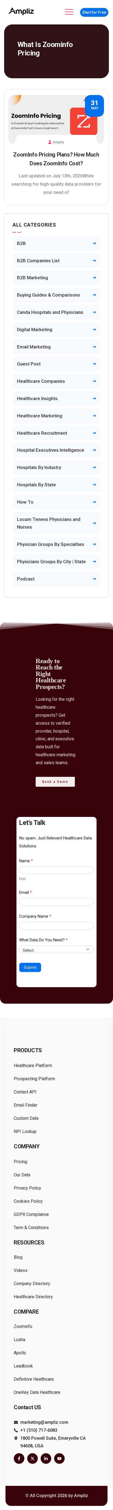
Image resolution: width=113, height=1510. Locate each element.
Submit (30, 967)
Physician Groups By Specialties (50, 544)
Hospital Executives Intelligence (50, 450)
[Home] (22, 11)
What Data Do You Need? (43, 939)
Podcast (26, 579)
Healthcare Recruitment (42, 433)
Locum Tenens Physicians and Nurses (48, 523)
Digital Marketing (34, 329)
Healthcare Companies (41, 381)
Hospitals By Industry (39, 467)
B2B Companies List (38, 260)
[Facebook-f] (19, 1458)
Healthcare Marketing (39, 415)
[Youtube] (59, 1458)
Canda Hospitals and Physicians (50, 312)
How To (25, 502)
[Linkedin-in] (46, 1458)
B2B (21, 243)
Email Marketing (34, 347)
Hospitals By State (36, 484)
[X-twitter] (32, 1458)
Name (26, 860)
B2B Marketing (32, 277)
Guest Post (29, 364)
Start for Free (94, 12)
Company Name (35, 916)
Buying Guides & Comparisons (48, 295)
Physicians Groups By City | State (51, 561)
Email (25, 892)
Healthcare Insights (37, 398)
